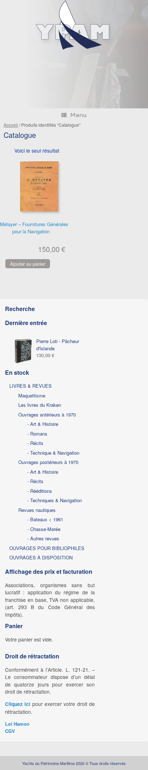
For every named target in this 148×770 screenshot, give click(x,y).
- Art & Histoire (42, 423)
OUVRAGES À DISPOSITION (41, 557)
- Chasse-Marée (43, 529)
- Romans (37, 433)
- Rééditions (39, 490)
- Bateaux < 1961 (45, 519)
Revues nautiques (37, 509)
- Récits (35, 443)
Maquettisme (31, 395)
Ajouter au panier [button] (27, 263)
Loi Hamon (17, 723)
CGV (10, 731)
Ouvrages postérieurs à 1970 (48, 462)
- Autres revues (43, 538)
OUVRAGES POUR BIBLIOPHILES (46, 548)
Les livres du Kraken (39, 404)
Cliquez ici (17, 704)
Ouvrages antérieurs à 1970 (47, 414)
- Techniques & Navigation (54, 500)
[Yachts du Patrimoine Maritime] (74, 49)
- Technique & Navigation (53, 452)
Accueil (11, 125)
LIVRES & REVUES (30, 385)
